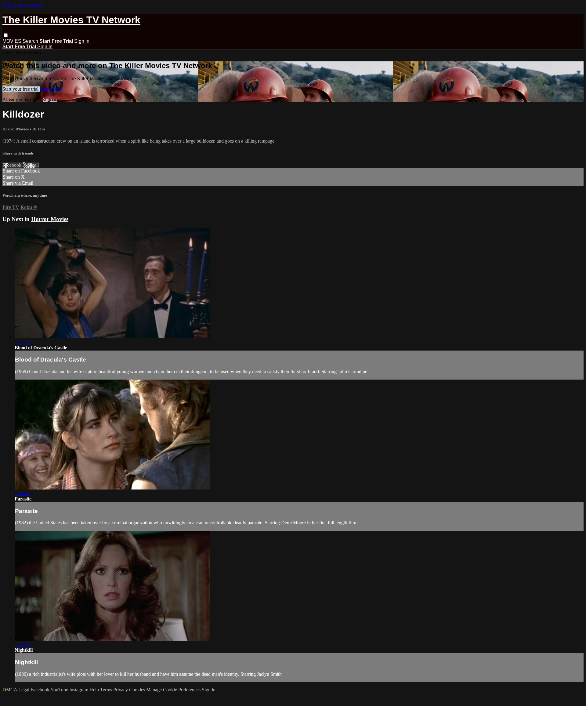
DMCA (9, 689)
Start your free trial (21, 89)
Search (31, 41)
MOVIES (12, 41)
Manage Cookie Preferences (174, 689)
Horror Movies (16, 129)
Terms (106, 689)
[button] (6, 35)
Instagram (78, 689)
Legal (23, 689)
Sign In (44, 46)
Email (33, 165)
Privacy (121, 689)
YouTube (59, 689)
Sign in (81, 41)
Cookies (137, 689)
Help (94, 689)
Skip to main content (22, 5)
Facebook (12, 165)
